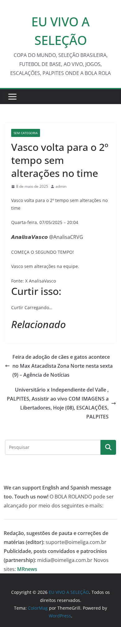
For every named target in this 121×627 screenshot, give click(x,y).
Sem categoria (26, 133)
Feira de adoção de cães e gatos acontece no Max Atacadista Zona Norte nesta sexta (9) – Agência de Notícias (62, 365)
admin (61, 186)
